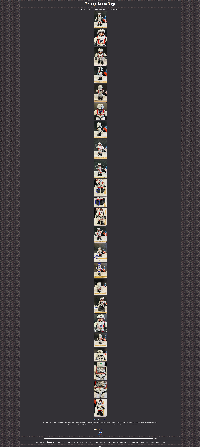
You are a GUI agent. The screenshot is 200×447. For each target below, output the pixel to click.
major (149, 442)
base (106, 442)
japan (137, 442)
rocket (142, 442)
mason (101, 442)
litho (127, 442)
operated (55, 442)
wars (69, 442)
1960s (64, 442)
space (97, 442)
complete (91, 442)
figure (44, 442)
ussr (66, 442)
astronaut (157, 442)
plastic (37, 442)
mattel (133, 442)
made (80, 442)
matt (104, 442)
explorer (161, 442)
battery (110, 442)
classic (153, 442)
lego (121, 442)
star (125, 442)
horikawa (76, 442)
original (60, 442)
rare (86, 442)
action (164, 442)
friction (114, 442)
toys (41, 442)
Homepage (100, 446)
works (118, 442)
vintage (49, 442)
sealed (83, 442)
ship (130, 442)
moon (72, 442)
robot (146, 442)
